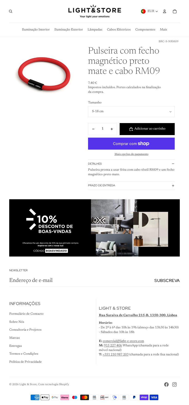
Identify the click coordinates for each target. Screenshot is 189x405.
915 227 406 (113, 345)
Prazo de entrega (101, 185)
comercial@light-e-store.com (123, 341)
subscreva (167, 280)
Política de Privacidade (25, 362)
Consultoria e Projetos (25, 330)
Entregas (15, 346)
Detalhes (95, 164)
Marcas (14, 338)
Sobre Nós (16, 322)
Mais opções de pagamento (131, 154)
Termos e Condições (23, 354)
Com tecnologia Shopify (53, 384)
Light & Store (28, 384)
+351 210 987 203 (116, 354)
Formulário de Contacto (26, 314)
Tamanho (95, 102)
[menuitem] (163, 30)
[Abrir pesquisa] (11, 11)
